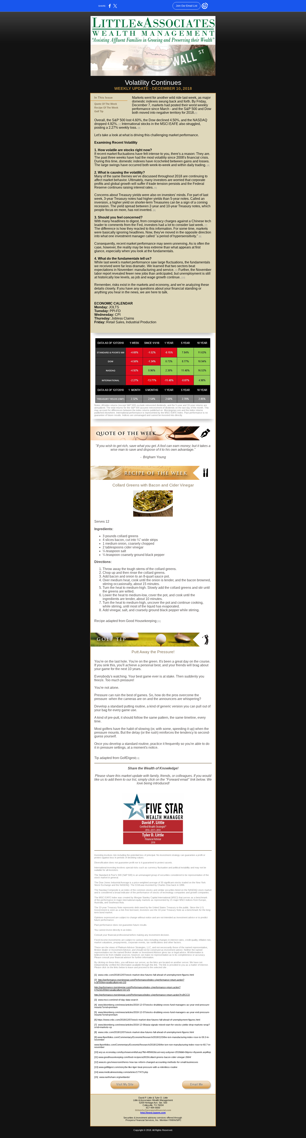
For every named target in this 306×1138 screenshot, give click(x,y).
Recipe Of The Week (106, 107)
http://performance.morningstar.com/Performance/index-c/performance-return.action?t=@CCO (142, 995)
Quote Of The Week (105, 103)
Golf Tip (98, 111)
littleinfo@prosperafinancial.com (153, 1110)
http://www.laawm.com (153, 1112)
